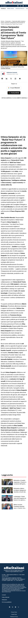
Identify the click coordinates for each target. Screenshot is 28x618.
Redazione (4, 599)
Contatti (4, 595)
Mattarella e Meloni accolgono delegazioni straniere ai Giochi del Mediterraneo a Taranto (20, 490)
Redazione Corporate (12, 72)
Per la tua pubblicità (6, 602)
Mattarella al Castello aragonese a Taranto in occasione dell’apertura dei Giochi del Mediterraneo (20, 482)
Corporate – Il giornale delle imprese (15, 21)
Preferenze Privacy (14, 616)
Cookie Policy (14, 614)
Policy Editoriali (5, 597)
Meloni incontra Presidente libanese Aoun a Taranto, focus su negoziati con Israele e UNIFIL (20, 506)
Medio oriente (10, 8)
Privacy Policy (14, 612)
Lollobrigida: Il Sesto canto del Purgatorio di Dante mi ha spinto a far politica (20, 498)
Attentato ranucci (19, 8)
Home (2, 21)
